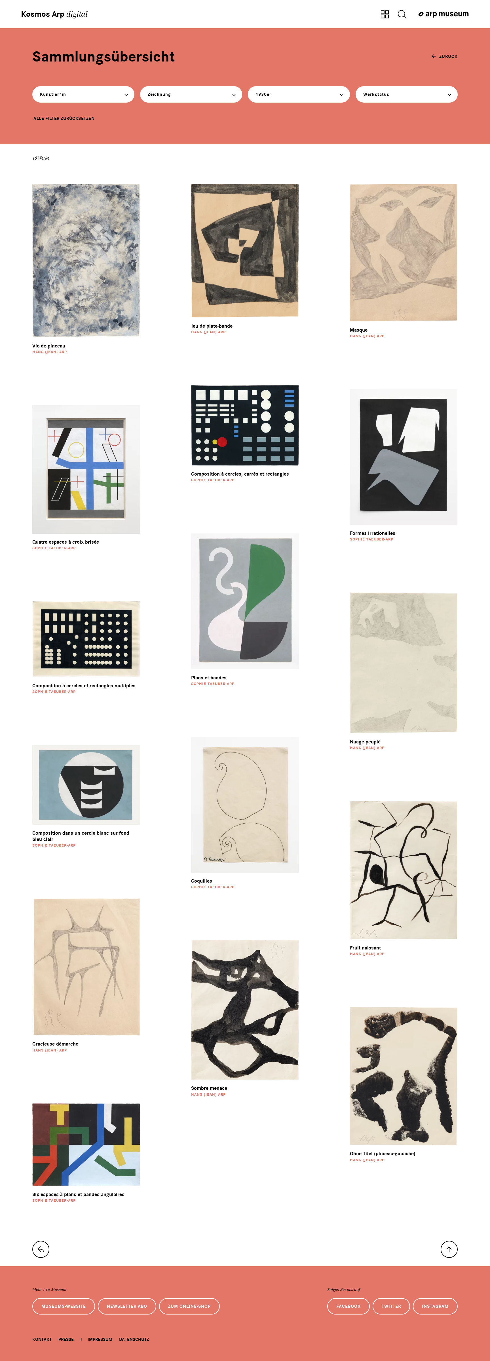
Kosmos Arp (54, 14)
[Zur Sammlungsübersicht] (384, 14)
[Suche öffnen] (402, 14)
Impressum (100, 1339)
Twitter (391, 1306)
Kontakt (42, 1339)
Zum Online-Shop (189, 1306)
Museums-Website (63, 1306)
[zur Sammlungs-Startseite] (40, 1249)
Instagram (435, 1306)
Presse (66, 1339)
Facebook (348, 1306)
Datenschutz (134, 1339)
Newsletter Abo (127, 1306)
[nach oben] (449, 1249)
